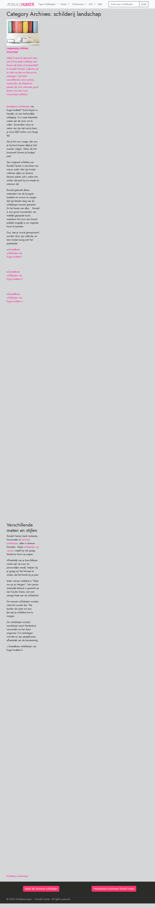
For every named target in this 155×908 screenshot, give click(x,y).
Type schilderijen (47, 4)
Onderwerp (78, 4)
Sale (100, 4)
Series (64, 4)
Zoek (143, 4)
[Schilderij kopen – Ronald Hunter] (21, 4)
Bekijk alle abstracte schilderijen (41, 888)
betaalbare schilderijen (18, 106)
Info (91, 4)
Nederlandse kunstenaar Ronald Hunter (114, 888)
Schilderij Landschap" (18, 876)
